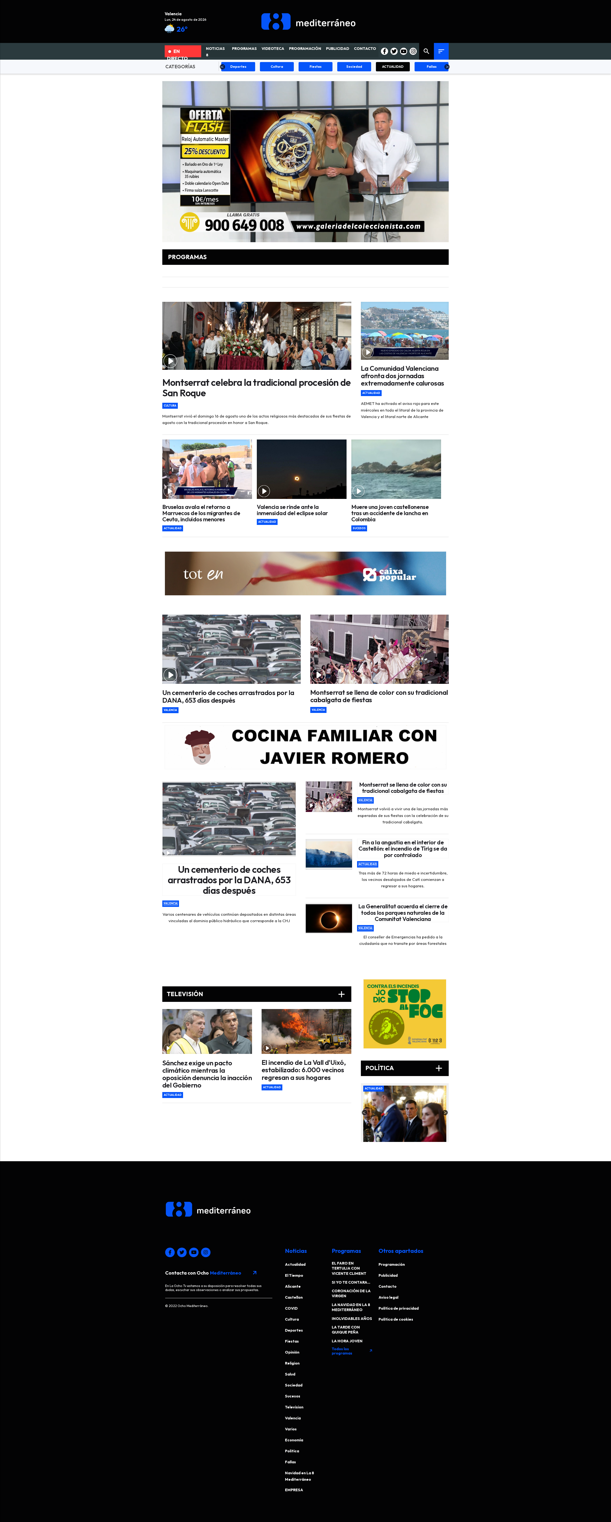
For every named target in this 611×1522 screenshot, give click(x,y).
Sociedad (293, 1385)
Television (294, 1407)
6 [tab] (422, 1138)
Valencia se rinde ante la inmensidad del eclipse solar (292, 510)
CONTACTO (365, 48)
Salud (290, 1374)
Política (404, 1068)
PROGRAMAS (244, 48)
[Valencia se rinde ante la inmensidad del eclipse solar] (302, 469)
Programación (392, 1264)
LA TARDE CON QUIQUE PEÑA (346, 1329)
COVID (291, 1308)
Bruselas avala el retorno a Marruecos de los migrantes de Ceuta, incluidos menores (201, 513)
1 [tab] (387, 1138)
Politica (292, 1451)
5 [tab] (415, 1138)
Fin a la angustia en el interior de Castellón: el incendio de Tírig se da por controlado (402, 848)
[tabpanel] (406, 1114)
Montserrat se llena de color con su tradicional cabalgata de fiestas (379, 696)
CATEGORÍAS (180, 66)
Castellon (294, 1297)
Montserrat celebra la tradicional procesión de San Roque (256, 387)
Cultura (170, 405)
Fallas (290, 1461)
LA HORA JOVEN (347, 1341)
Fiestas (292, 1341)
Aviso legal (388, 1297)
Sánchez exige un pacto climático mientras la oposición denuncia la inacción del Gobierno (207, 1074)
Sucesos (359, 528)
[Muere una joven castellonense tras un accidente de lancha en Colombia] (396, 469)
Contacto (387, 1286)
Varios (291, 1429)
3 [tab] (401, 1138)
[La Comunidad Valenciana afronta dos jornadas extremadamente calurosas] (405, 331)
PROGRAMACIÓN (305, 48)
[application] (305, 161)
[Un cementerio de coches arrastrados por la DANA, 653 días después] (231, 649)
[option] (305, 573)
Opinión (292, 1352)
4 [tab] (408, 1138)
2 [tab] (394, 1138)
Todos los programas (352, 1351)
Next (447, 66)
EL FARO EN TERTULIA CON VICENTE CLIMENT (349, 1268)
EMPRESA (294, 1489)
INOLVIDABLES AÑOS (352, 1318)
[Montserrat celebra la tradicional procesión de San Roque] (256, 336)
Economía (294, 1440)
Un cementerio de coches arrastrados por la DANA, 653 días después (228, 696)
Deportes (294, 1330)
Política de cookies (396, 1319)
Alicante (293, 1286)
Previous (222, 66)
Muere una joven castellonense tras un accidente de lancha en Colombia (390, 513)
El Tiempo (294, 1275)
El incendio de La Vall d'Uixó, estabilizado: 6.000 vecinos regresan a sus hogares (304, 1070)
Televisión (257, 994)
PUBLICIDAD (337, 48)
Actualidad (371, 393)
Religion (292, 1363)
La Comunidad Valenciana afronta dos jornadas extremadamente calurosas (402, 376)
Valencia (170, 710)
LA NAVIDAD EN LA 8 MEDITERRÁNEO (351, 1307)
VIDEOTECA (273, 48)
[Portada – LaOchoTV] (308, 21)
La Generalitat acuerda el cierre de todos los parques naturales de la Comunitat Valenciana (403, 912)
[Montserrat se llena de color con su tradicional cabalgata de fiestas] (379, 649)
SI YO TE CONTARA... (351, 1282)
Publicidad (388, 1275)
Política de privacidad (399, 1308)
